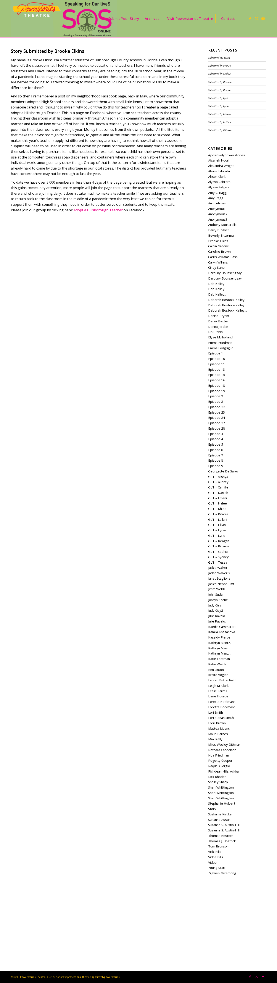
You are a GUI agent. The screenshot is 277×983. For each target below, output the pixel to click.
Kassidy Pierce (219, 637)
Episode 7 (215, 455)
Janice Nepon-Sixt (221, 584)
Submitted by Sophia (219, 73)
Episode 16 (216, 380)
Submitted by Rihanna (220, 82)
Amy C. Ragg (217, 192)
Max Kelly (215, 739)
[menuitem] (123, 18)
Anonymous (216, 208)
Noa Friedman (218, 755)
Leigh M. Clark (218, 685)
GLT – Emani (217, 498)
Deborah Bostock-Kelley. (226, 305)
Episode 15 (216, 374)
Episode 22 (216, 407)
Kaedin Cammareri (221, 626)
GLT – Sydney (218, 557)
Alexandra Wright (221, 165)
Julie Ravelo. (217, 621)
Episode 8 (215, 460)
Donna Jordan (218, 326)
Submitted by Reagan (219, 90)
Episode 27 (216, 423)
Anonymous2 (217, 214)
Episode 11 (216, 364)
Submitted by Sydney (219, 65)
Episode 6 (215, 450)
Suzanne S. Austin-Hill (224, 825)
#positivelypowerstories (226, 155)
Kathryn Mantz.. (219, 642)
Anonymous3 (217, 219)
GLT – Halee (217, 503)
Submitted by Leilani (219, 122)
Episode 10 (216, 358)
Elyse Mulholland (220, 337)
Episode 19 (216, 391)
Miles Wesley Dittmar (224, 744)
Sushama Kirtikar (220, 814)
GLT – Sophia (218, 551)
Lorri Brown (217, 723)
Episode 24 (216, 417)
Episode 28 (216, 428)
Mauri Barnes (218, 734)
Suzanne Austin (219, 819)
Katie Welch (217, 664)
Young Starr (217, 867)
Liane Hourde (218, 696)
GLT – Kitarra (218, 514)
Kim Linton (216, 669)
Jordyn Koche (218, 600)
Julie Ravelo (216, 616)
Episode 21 (216, 401)
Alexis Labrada (219, 171)
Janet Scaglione (219, 578)
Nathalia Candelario (222, 750)
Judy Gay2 (215, 610)
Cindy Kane (216, 267)
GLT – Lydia (217, 530)
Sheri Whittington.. (221, 798)
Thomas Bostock (220, 835)
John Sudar (216, 594)
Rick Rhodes (217, 776)
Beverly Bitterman (221, 235)
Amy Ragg (215, 198)
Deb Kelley (216, 283)
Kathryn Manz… (219, 653)
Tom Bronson (218, 846)
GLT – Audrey (218, 482)
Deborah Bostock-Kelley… (227, 310)
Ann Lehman (217, 203)
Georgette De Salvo (223, 471)
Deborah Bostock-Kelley (226, 299)
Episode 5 (215, 444)
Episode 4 (215, 439)
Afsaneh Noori (218, 160)
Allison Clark (216, 176)
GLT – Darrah (218, 492)
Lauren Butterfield (221, 680)
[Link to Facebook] (250, 18)
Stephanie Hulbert (221, 803)
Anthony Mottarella (222, 224)
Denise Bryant (218, 316)
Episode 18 (216, 385)
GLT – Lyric (216, 535)
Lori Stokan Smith (221, 717)
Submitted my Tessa (219, 57)
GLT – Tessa (217, 562)
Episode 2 (215, 396)
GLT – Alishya (218, 476)
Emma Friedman (220, 342)
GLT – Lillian (217, 524)
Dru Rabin (215, 332)
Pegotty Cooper (220, 760)
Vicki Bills (214, 851)
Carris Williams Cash (223, 257)
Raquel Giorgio (219, 766)
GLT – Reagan (218, 541)
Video (212, 862)
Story (212, 809)
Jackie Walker (217, 567)
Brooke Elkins (218, 241)
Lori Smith (215, 712)
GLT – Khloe (217, 508)
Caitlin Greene (218, 246)
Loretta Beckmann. (222, 707)
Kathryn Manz (218, 648)
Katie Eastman (219, 658)
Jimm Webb (216, 589)
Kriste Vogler (218, 675)
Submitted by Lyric (218, 98)
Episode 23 (216, 412)
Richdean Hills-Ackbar (224, 771)
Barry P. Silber (218, 230)
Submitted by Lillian (219, 114)
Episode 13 (216, 369)
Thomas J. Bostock (222, 841)
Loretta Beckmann (221, 701)
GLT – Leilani (217, 519)
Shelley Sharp (218, 782)
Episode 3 (215, 434)
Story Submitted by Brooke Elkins (47, 51)
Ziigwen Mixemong (222, 873)
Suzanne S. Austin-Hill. (224, 830)
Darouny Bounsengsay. (225, 278)
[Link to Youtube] (263, 18)
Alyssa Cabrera (219, 181)
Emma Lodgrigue (221, 348)
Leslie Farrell (217, 691)
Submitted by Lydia (218, 106)
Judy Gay (214, 605)
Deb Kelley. (216, 289)
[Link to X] (256, 18)
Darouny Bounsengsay (225, 273)
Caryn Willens (218, 262)
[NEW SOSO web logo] (64, 18)
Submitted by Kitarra (220, 130)
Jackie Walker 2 (219, 573)
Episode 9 (215, 466)
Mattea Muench (219, 728)
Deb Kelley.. (217, 294)
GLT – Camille (218, 487)
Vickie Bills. (216, 857)
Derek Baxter (218, 321)
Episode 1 (215, 353)
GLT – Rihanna (218, 546)
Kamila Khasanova (221, 632)
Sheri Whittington (221, 787)
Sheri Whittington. (221, 793)
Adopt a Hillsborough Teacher (98, 210)
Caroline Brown (219, 251)
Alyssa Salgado (219, 187)
